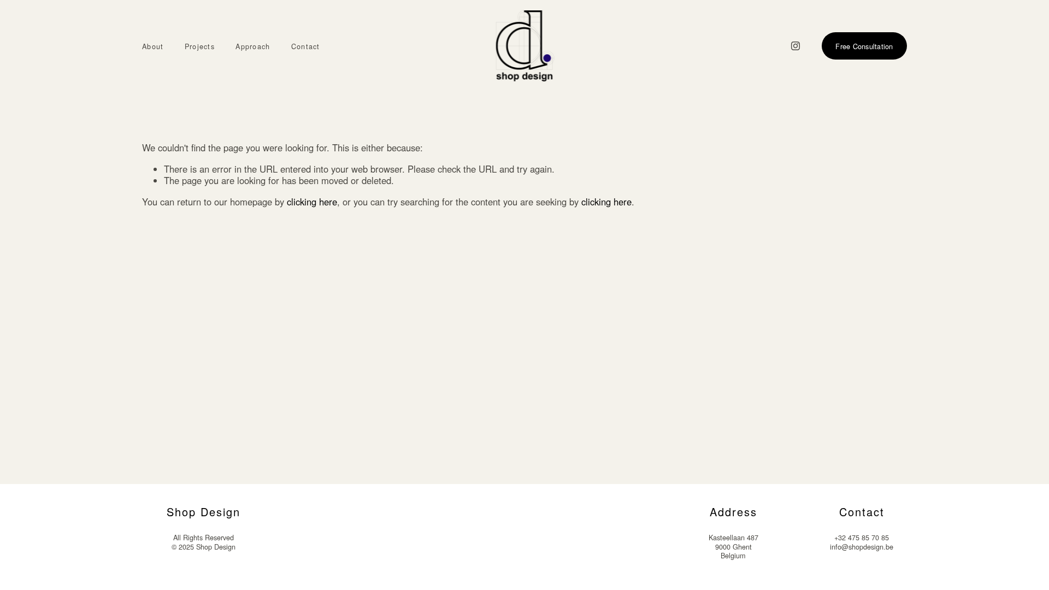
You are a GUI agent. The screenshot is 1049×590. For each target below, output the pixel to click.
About (152, 47)
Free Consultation (864, 46)
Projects (200, 47)
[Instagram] (795, 45)
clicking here (312, 201)
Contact (305, 47)
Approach (252, 47)
